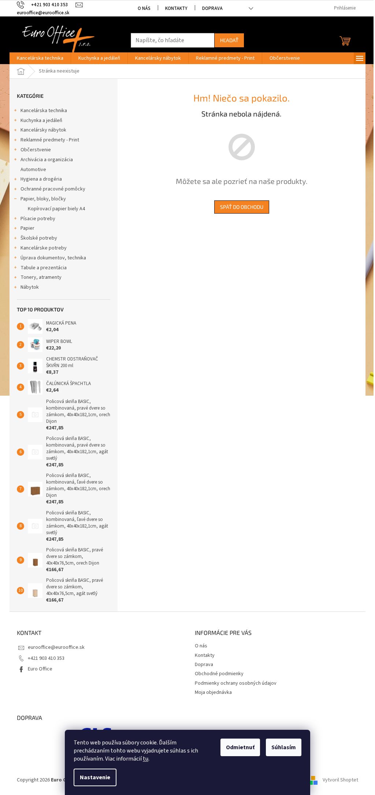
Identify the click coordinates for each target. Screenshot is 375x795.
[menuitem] (40, 58)
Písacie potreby (38, 218)
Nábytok (30, 287)
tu (145, 759)
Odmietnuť (240, 747)
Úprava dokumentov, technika (53, 258)
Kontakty (176, 8)
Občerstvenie (36, 150)
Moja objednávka (213, 692)
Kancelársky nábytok (43, 130)
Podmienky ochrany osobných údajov (235, 683)
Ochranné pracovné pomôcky (53, 189)
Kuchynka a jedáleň (41, 120)
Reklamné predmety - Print (50, 140)
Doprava (212, 8)
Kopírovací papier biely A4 (56, 208)
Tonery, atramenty (41, 277)
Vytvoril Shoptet (340, 780)
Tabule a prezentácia (44, 267)
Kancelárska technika (44, 110)
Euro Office (40, 669)
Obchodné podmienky (219, 673)
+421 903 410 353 (46, 658)
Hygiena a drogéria (41, 179)
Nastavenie (95, 777)
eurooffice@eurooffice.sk (56, 647)
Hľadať (229, 40)
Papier (27, 228)
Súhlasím (283, 747)
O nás (144, 8)
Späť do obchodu (241, 207)
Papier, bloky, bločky (43, 199)
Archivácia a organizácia (47, 159)
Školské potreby (39, 238)
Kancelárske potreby (44, 248)
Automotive (33, 169)
